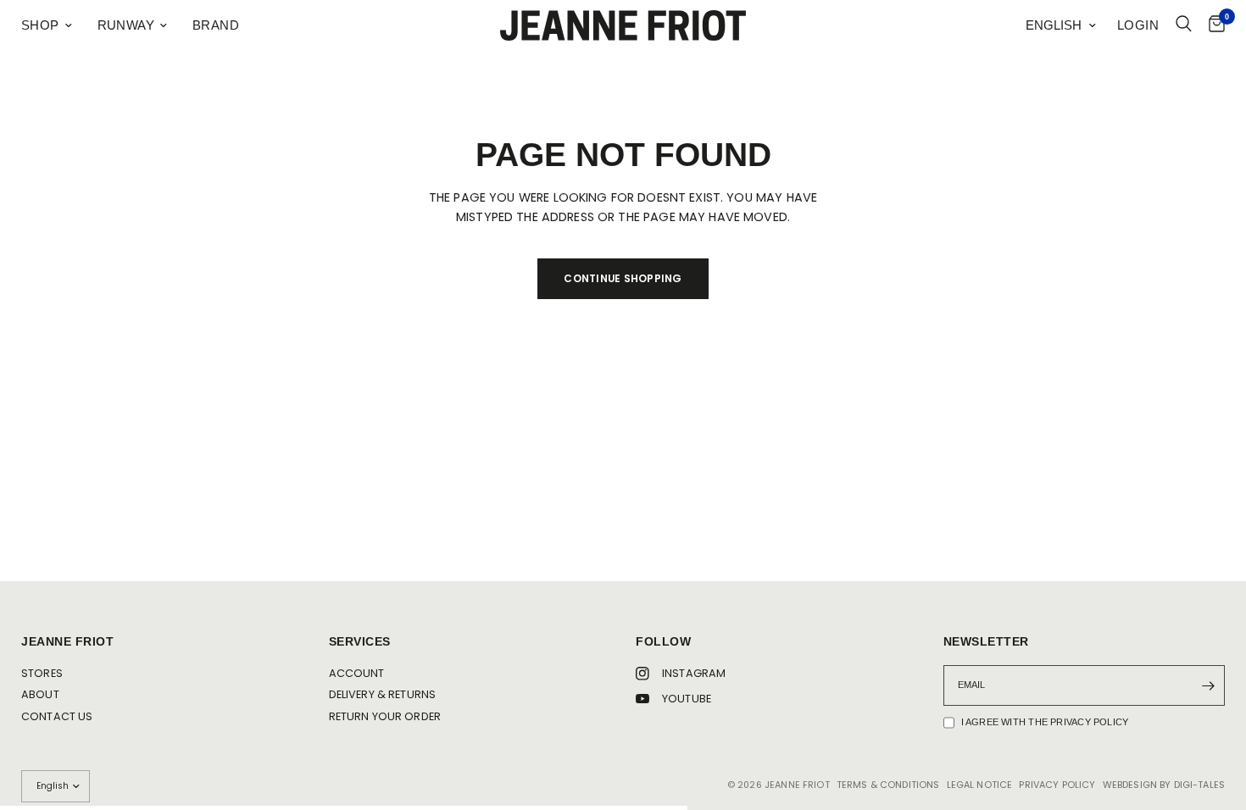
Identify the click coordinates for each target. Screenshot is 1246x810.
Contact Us (56, 716)
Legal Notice (980, 785)
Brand (215, 25)
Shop (40, 25)
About (40, 694)
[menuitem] (53, 25)
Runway (125, 25)
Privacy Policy (1057, 785)
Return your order (385, 716)
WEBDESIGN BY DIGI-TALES (1164, 785)
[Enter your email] (1208, 685)
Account (357, 673)
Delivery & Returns (383, 694)
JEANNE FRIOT (67, 642)
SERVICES (360, 642)
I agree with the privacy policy (1045, 722)
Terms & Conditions (888, 785)
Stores (42, 673)
